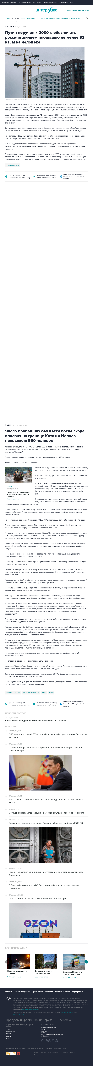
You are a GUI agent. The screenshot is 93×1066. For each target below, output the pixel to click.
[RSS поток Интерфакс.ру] (53, 1040)
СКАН (43, 1030)
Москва (52, 18)
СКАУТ (8, 1034)
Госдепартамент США (31, 693)
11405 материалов (14, 977)
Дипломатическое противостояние (43, 972)
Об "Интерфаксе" (24, 3)
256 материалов (41, 977)
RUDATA (44, 1032)
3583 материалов (69, 978)
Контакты (9, 992)
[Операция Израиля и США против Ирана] (74, 969)
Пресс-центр (37, 992)
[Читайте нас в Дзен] (42, 1040)
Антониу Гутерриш (13, 693)
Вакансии (48, 992)
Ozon (8, 300)
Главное (8, 18)
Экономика (30, 18)
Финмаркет (64, 3)
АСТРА (8, 1038)
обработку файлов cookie (30, 1009)
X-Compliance (10, 1032)
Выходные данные (40, 1055)
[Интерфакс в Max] (56, 1040)
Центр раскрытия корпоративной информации (52, 1035)
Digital (58, 18)
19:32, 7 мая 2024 (21, 27)
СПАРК (8, 1030)
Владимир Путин (12, 165)
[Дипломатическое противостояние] (46, 968)
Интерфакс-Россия (50, 3)
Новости (64, 18)
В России (15, 18)
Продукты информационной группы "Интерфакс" (39, 1020)
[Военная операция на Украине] (18, 968)
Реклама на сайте (62, 992)
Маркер (8, 1036)
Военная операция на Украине (17, 972)
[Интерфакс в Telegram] (46, 1040)
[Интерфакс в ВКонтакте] (49, 1040)
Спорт (38, 18)
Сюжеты (72, 18)
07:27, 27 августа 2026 (20, 425)
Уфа (23, 300)
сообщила (25, 270)
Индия (44, 693)
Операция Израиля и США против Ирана (72, 973)
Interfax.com (37, 3)
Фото (78, 18)
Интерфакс (46, 10)
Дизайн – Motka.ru (69, 1053)
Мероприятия (77, 992)
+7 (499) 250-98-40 (67, 1012)
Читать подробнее (18, 495)
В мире (22, 18)
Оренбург (16, 300)
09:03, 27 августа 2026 (23, 194)
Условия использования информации (46, 1053)
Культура (44, 18)
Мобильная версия (9, 3)
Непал (51, 693)
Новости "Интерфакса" (48, 1028)
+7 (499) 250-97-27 (18, 1014)
